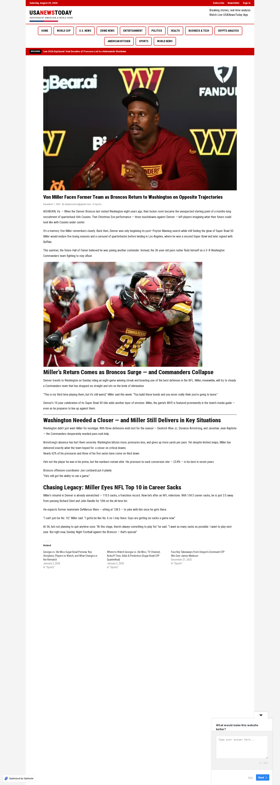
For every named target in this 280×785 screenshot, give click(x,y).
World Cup (63, 30)
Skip (250, 777)
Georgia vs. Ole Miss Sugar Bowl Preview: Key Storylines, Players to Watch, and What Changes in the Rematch (70, 555)
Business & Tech (199, 30)
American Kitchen (119, 41)
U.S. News (85, 30)
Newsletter (233, 3)
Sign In (246, 3)
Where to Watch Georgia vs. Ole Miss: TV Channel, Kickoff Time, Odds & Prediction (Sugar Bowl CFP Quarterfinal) (133, 555)
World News (165, 41)
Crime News (107, 30)
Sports (143, 41)
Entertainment (133, 30)
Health (175, 30)
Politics (156, 30)
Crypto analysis (228, 30)
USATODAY (51, 12)
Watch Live (215, 15)
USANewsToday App (235, 15)
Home (44, 30)
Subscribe (218, 3)
